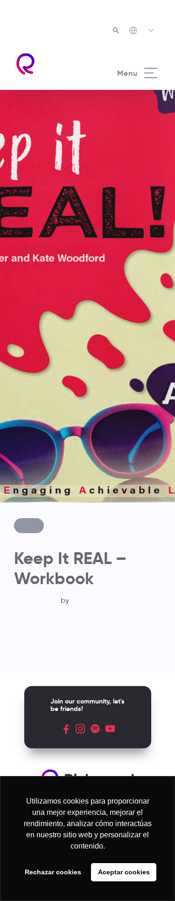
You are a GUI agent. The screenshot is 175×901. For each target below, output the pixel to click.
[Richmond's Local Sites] (142, 31)
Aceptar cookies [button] (124, 872)
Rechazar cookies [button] (53, 872)
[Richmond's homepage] (51, 63)
